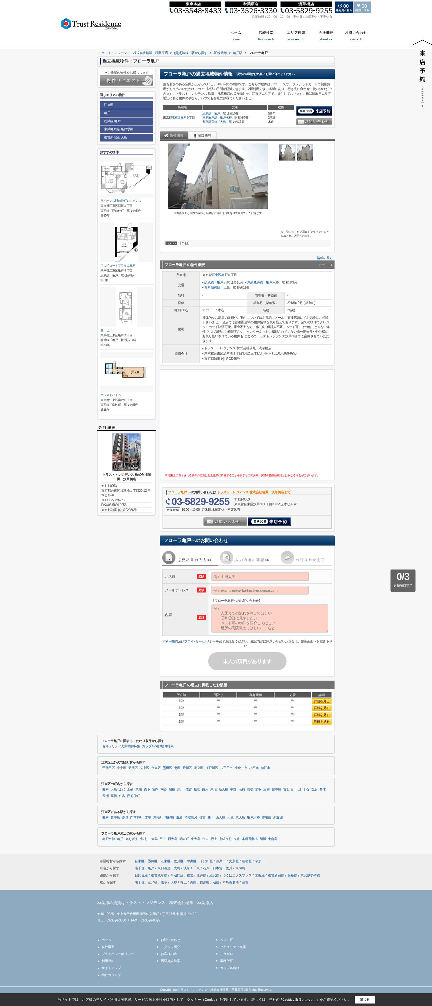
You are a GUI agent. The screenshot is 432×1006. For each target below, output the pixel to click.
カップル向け (230, 968)
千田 (297, 789)
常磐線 (260, 875)
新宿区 (133, 768)
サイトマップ (111, 968)
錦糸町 (184, 839)
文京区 (144, 768)
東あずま (131, 839)
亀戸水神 (226, 117)
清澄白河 (190, 817)
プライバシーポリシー (200, 641)
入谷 (173, 882)
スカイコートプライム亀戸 (118, 265)
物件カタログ (111, 975)
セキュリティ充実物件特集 (121, 746)
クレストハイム (110, 395)
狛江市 (265, 768)
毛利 (241, 789)
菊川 (263, 839)
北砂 (130, 789)
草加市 (260, 861)
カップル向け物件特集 (158, 746)
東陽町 (158, 817)
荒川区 (187, 768)
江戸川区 (212, 768)
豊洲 (105, 796)
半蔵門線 (177, 875)
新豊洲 (278, 817)
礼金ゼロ (226, 954)
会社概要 (108, 947)
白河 (205, 789)
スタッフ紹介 (170, 947)
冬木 (323, 789)
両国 (193, 882)
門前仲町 (133, 796)
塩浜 (314, 789)
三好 (266, 789)
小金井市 (241, 768)
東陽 (139, 789)
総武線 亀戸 (112, 121)
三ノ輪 (153, 882)
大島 (223, 122)
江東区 (176, 117)
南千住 (140, 868)
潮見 (125, 817)
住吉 (122, 796)
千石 (306, 789)
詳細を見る (322, 701)
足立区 (199, 768)
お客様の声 (169, 954)
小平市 (254, 768)
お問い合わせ (170, 940)
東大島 (240, 817)
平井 (163, 839)
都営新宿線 (209, 122)
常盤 (258, 789)
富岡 (155, 789)
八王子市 (226, 768)
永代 (122, 789)
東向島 (273, 839)
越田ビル (106, 330)
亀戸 (183, 117)
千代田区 (108, 768)
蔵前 (216, 882)
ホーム (106, 940)
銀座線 (293, 875)
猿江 (197, 789)
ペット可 (226, 940)
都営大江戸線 (197, 875)
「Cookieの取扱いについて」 (300, 1000)
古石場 (288, 789)
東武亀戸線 (209, 117)
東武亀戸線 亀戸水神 (118, 129)
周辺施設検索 (170, 961)
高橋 (113, 796)
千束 (197, 868)
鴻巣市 (221, 861)
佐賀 (189, 789)
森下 (147, 789)
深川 (180, 789)
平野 (233, 789)
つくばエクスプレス (237, 875)
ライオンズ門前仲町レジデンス (120, 200)
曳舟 (237, 839)
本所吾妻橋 (250, 839)
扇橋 (172, 789)
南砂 (163, 789)
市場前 (266, 817)
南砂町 (169, 817)
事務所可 (226, 961)
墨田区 (167, 768)
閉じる (365, 1000)
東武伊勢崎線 (310, 875)
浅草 (187, 868)
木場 (213, 789)
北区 (177, 768)
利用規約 (171, 641)
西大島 (220, 817)
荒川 (229, 868)
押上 (214, 839)
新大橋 (223, 789)
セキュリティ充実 (233, 947)
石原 (206, 868)
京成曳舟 (225, 839)
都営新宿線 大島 (115, 137)
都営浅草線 (159, 875)
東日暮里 (165, 868)
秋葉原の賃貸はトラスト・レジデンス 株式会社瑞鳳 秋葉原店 (155, 902)
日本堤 (218, 868)
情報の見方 (325, 258)
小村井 (144, 839)
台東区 (156, 768)
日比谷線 (142, 875)
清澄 (250, 789)
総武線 (206, 113)
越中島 (276, 789)
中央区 (121, 768)
